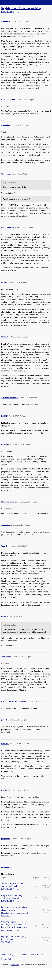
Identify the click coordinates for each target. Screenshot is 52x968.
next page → (6, 867)
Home (3, 954)
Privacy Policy (6, 959)
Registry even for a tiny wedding (21, 8)
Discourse (15, 965)
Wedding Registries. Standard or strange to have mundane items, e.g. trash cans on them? (14, 924)
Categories (12, 954)
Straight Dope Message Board (12, 2)
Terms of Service (36, 954)
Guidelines (23, 954)
